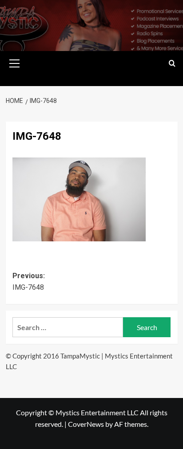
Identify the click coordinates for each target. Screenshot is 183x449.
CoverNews (86, 424)
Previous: (28, 281)
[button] (15, 62)
